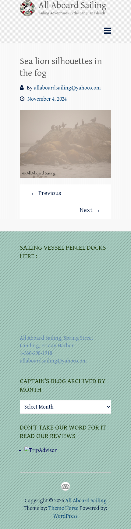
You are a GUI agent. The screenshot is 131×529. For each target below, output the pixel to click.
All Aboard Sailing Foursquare (65, 486)
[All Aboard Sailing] (65, 10)
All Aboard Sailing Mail (76, 486)
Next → (90, 210)
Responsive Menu (107, 31)
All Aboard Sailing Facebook (54, 486)
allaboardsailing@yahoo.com (67, 88)
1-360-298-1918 (36, 353)
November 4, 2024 (47, 99)
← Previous (45, 193)
